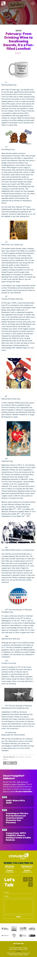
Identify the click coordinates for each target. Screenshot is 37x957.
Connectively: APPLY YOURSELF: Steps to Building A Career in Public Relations (18, 836)
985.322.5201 (27, 868)
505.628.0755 (27, 872)
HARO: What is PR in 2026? (15, 801)
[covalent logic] (18, 856)
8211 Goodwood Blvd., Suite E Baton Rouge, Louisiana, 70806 (18, 948)
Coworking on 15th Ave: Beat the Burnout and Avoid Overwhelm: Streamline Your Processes (17, 818)
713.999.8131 (9, 872)
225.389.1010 (9, 868)
